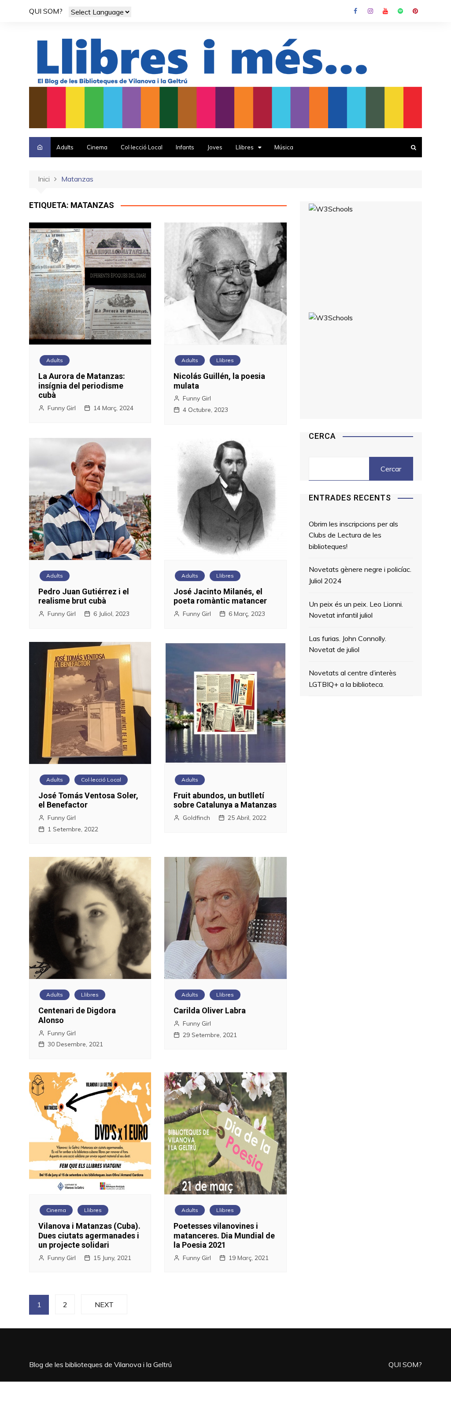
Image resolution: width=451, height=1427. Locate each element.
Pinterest (415, 11)
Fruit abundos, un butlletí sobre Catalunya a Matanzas (225, 800)
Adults (65, 147)
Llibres (245, 147)
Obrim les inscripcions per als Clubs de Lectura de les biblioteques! (353, 535)
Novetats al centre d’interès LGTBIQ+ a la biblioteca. (352, 678)
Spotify (400, 11)
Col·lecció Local (142, 147)
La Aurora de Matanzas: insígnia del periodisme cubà (81, 385)
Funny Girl (62, 408)
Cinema (97, 147)
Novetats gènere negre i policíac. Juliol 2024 (360, 575)
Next (104, 1304)
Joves (214, 147)
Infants (185, 147)
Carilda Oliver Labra (210, 1010)
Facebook (355, 11)
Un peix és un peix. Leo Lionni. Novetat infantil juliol (356, 610)
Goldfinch (196, 818)
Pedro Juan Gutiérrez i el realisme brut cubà (83, 596)
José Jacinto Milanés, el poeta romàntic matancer (220, 596)
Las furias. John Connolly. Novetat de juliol (347, 644)
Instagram (370, 11)
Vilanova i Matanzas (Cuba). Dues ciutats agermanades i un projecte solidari (89, 1235)
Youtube (385, 11)
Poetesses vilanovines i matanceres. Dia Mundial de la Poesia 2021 (224, 1235)
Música (283, 147)
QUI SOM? (46, 11)
